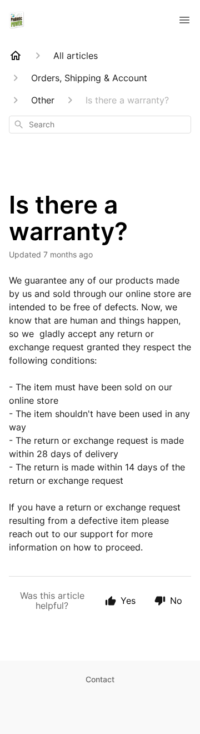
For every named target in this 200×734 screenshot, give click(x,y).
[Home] (15, 55)
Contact (100, 679)
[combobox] (100, 124)
